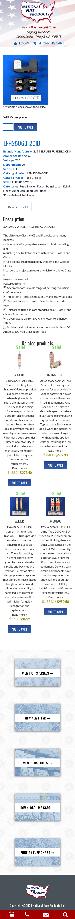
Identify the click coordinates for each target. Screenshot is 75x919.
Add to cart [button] (19, 483)
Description (16, 207)
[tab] (18, 207)
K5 (68, 186)
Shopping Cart (51, 43)
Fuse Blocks (28, 186)
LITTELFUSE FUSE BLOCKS (52, 151)
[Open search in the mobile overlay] (64, 913)
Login (24, 43)
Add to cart (25, 127)
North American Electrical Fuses (24, 190)
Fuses (41, 186)
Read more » (19, 468)
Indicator (56, 186)
